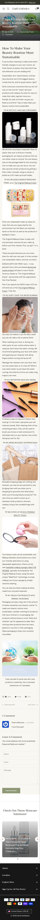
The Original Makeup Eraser (25, 183)
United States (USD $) (19, 911)
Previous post (10, 705)
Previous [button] (2, 839)
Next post (31, 705)
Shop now (32, 2)
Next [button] (37, 839)
